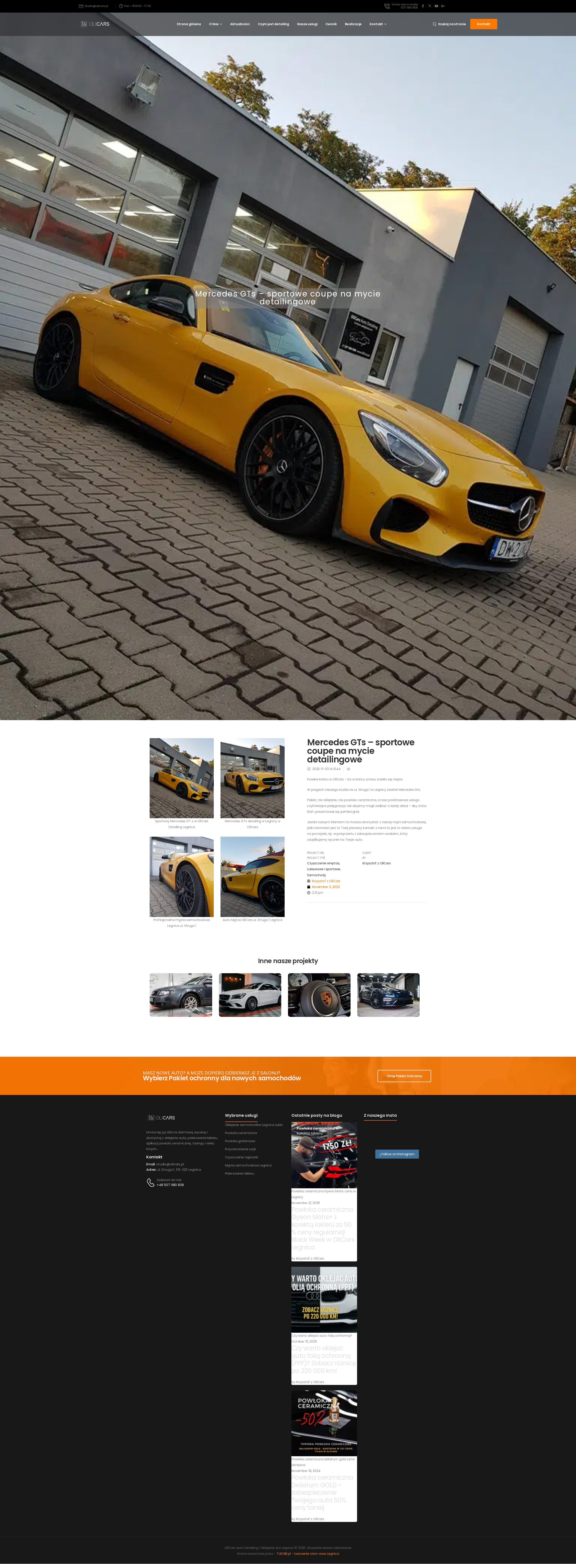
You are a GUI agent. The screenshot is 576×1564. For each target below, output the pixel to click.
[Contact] (151, 1182)
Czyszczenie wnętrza (323, 863)
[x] (429, 6)
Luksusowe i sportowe (323, 869)
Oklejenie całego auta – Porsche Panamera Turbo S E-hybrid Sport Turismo (388, 1007)
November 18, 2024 (306, 1471)
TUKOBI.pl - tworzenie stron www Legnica (308, 1553)
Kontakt (376, 24)
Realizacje (353, 24)
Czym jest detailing (273, 24)
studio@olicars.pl (170, 1164)
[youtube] (436, 6)
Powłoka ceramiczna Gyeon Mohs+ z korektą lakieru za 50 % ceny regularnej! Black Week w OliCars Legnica (322, 1228)
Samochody (316, 875)
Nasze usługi (307, 24)
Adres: (151, 1169)
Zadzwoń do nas (169, 1180)
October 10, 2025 (304, 1341)
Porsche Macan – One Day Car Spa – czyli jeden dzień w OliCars (319, 1009)
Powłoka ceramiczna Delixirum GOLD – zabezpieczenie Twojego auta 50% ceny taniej (322, 1492)
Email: (150, 1164)
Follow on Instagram (397, 1154)
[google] (443, 6)
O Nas (213, 24)
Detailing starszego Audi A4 (181, 1005)
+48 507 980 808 (170, 1184)
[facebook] (423, 6)
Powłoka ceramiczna (249, 987)
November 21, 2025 (305, 1203)
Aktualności (240, 24)
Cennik (331, 24)
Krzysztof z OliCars (310, 1258)
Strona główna (189, 24)
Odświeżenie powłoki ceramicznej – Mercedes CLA (250, 1007)
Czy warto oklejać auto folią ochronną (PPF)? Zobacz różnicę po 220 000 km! (323, 1359)
